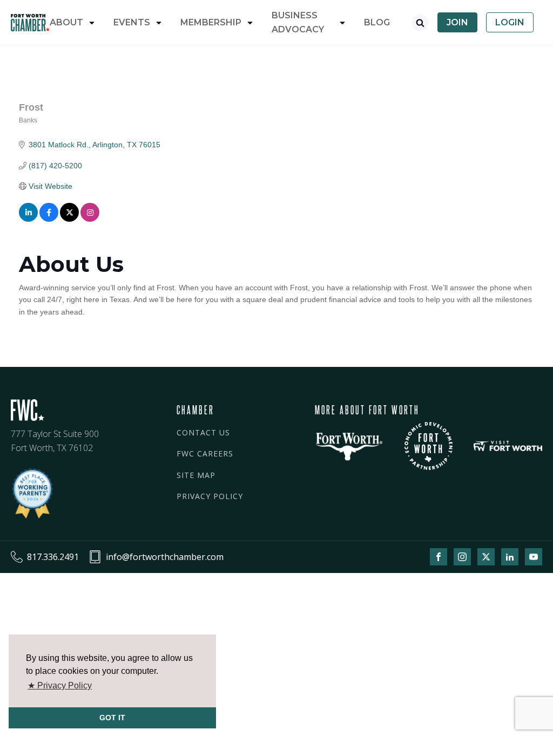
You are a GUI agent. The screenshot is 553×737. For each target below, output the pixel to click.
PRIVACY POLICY (210, 496)
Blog (377, 22)
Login (509, 22)
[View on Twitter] (69, 219)
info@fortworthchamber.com (165, 557)
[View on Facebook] (48, 219)
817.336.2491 (53, 557)
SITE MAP (196, 475)
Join (457, 22)
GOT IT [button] (112, 717)
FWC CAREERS (205, 453)
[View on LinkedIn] (28, 219)
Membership (210, 22)
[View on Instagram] (89, 219)
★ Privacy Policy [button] (60, 685)
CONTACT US (203, 432)
